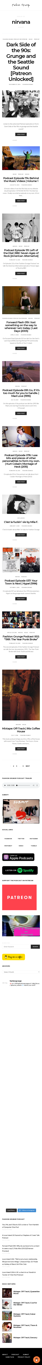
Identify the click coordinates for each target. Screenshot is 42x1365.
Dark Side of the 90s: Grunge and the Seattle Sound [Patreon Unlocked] (21, 61)
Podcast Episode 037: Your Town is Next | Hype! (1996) (21, 582)
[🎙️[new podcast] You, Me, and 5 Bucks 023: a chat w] (21, 1043)
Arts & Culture (12, 632)
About (5, 1354)
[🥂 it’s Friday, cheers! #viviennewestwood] (21, 1021)
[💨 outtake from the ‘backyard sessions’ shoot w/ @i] (21, 1108)
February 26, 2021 (14, 470)
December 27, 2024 (14, 84)
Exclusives (21, 518)
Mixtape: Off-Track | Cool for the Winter (25, 1304)
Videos (27, 174)
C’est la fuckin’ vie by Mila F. (21, 522)
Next (28, 766)
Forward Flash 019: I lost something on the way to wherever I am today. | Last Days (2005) (21, 326)
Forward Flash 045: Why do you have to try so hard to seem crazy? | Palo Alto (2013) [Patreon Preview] (20, 1248)
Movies (15, 246)
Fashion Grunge (28, 84)
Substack (10, 1357)
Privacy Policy (24, 1357)
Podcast (36, 39)
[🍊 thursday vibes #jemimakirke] (21, 1064)
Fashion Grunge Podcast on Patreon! (15, 39)
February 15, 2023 (14, 260)
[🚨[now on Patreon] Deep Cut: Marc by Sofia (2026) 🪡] (21, 1152)
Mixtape (18, 724)
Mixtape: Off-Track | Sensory (25, 1338)
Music (31, 39)
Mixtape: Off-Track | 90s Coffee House (21, 730)
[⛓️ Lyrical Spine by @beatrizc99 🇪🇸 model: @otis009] (21, 1196)
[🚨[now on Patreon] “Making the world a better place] (21, 1174)
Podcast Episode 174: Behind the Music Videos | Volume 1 (21, 180)
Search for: (6, 943)
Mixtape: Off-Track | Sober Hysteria (24, 1315)
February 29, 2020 (14, 643)
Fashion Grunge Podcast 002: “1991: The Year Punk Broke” (21, 638)
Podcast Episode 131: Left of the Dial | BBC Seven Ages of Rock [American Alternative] (20, 253)
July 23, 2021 (14, 400)
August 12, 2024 (14, 185)
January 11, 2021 (15, 526)
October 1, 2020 (14, 587)
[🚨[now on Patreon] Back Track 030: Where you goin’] (21, 1130)
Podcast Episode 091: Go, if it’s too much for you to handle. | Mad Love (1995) (21, 393)
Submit (26, 1354)
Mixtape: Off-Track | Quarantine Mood (26, 1292)
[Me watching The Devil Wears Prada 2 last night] (21, 1086)
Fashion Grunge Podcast (13, 1219)
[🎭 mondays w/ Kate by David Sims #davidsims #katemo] (21, 999)
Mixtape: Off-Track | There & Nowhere (25, 1326)
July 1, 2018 (14, 735)
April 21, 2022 (15, 335)
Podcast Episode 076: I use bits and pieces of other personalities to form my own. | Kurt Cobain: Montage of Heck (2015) (21, 461)
